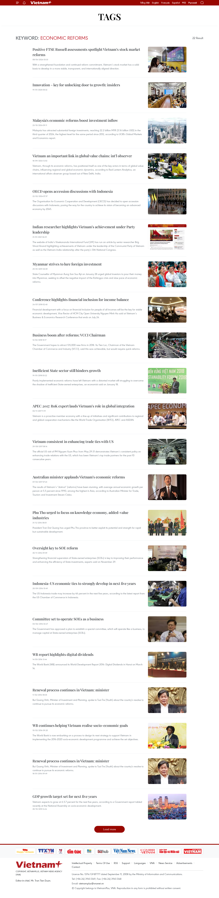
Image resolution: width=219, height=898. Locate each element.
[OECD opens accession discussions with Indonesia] (167, 201)
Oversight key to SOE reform (55, 548)
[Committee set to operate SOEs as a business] (167, 629)
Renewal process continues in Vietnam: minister (71, 689)
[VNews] (60, 851)
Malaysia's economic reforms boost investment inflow (75, 120)
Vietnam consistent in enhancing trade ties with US (73, 441)
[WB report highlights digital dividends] (167, 665)
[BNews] (89, 851)
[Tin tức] (74, 851)
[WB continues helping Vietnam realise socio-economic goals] (167, 735)
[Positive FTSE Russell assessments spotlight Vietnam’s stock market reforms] (167, 59)
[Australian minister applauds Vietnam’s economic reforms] (167, 487)
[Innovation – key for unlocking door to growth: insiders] (167, 95)
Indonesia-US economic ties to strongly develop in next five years (84, 583)
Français (165, 2)
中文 (184, 3)
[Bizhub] (103, 851)
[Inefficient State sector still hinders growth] (167, 381)
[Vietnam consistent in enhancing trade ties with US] (167, 452)
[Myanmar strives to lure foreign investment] (167, 274)
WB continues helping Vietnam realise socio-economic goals (80, 725)
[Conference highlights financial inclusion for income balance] (167, 310)
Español (176, 2)
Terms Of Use (103, 863)
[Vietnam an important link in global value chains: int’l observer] (167, 166)
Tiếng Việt (145, 2)
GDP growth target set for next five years (65, 796)
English (155, 2)
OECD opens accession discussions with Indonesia (73, 191)
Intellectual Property (82, 863)
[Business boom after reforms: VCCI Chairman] (167, 345)
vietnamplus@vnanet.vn (91, 883)
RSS (116, 863)
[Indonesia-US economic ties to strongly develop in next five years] (167, 594)
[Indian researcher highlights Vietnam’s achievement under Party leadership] (167, 237)
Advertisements (184, 863)
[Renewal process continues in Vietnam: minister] (167, 700)
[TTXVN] (46, 851)
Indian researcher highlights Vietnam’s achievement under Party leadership (84, 229)
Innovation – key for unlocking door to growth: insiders (76, 84)
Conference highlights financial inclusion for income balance (81, 299)
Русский (192, 3)
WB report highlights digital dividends (63, 654)
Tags (109, 16)
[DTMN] (169, 851)
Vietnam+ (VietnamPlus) (41, 2)
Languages (140, 863)
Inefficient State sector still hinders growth (67, 370)
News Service (165, 863)
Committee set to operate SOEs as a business (68, 618)
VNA (152, 863)
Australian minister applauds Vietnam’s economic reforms (79, 477)
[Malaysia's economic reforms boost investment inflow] (167, 130)
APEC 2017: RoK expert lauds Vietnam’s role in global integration (83, 406)
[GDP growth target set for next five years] (167, 806)
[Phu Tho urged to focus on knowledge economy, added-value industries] (167, 523)
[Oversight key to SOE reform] (167, 558)
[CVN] (148, 851)
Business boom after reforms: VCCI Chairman (69, 335)
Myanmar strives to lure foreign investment (67, 264)
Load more (109, 829)
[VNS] (125, 851)
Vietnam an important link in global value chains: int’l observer (82, 155)
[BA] (192, 851)
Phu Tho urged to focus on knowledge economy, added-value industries (80, 515)
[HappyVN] (25, 851)
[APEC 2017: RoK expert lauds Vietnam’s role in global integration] (167, 416)
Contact (76, 866)
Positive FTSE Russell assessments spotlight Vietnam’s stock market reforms (86, 52)
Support (126, 863)
